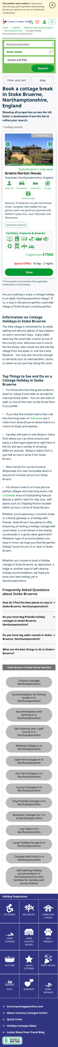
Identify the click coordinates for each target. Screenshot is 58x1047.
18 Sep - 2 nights (43, 263)
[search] (31, 22)
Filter (16, 80)
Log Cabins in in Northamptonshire (29, 830)
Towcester (36, 418)
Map (43, 80)
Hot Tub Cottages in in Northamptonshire (29, 775)
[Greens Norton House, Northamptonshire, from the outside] (29, 150)
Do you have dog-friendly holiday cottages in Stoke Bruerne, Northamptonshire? (24, 620)
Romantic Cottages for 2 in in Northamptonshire (29, 816)
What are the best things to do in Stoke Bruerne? (28, 651)
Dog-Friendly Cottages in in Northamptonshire (29, 802)
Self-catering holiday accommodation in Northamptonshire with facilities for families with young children (29, 877)
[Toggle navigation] (52, 21)
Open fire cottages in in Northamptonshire (29, 761)
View (29, 272)
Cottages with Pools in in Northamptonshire (29, 858)
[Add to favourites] (37, 22)
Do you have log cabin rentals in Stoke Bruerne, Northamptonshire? (27, 637)
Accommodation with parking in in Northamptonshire (29, 715)
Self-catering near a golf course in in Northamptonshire (29, 732)
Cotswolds (8, 495)
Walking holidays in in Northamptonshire (29, 747)
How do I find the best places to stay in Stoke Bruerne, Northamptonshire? (27, 604)
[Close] (52, 5)
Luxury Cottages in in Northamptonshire (29, 788)
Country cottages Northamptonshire (29, 682)
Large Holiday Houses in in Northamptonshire (29, 844)
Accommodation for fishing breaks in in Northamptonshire (29, 698)
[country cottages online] (16, 21)
